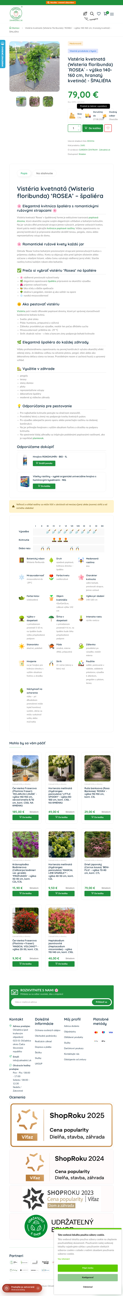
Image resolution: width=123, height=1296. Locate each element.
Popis (24, 173)
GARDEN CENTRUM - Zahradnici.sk (94, 150)
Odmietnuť (88, 1287)
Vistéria (21, 311)
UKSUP (38, 1064)
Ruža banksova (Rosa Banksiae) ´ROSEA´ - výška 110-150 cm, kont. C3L (97, 792)
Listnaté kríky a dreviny (21, 784)
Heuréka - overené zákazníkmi (62, 2)
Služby (38, 1058)
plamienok (38, 438)
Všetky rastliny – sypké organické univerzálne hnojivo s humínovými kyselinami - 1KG (64, 478)
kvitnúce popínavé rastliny (61, 228)
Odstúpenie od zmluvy (75, 1059)
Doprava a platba (43, 1047)
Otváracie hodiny (18, 1289)
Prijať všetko (87, 1268)
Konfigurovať (87, 1278)
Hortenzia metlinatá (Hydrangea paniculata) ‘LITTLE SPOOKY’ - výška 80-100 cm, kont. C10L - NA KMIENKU (60, 795)
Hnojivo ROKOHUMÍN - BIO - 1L (50, 456)
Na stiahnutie (44, 173)
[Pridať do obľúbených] (108, 128)
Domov (16, 28)
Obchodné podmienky (46, 1036)
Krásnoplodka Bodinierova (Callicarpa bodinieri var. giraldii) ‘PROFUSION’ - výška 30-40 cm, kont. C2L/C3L (24, 873)
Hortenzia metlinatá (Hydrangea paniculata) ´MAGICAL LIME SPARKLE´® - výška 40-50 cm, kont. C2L (61, 871)
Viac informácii (64, 1259)
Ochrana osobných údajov (47, 1030)
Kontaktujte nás (71, 1054)
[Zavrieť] (38, 1288)
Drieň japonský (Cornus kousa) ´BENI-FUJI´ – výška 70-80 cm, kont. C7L (96, 869)
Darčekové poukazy (74, 1048)
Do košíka (95, 128)
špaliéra (52, 281)
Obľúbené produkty (73, 1037)
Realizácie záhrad (43, 1041)
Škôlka (38, 1053)
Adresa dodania (71, 1026)
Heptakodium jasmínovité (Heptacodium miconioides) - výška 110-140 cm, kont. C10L (60, 946)
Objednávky (70, 1032)
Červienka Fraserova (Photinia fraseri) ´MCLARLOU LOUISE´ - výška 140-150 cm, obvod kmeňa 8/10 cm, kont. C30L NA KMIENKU (24, 797)
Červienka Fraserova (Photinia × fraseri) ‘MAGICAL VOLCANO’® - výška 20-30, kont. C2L (25, 945)
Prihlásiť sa (101, 1002)
